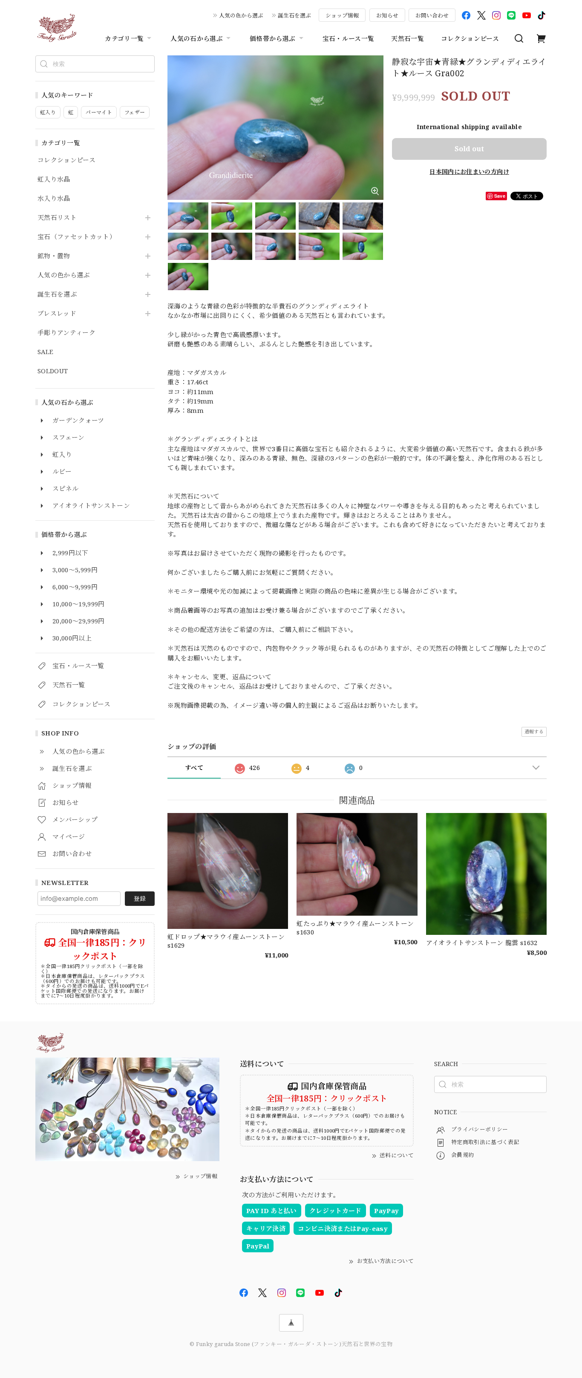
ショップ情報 (342, 15)
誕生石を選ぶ (294, 15)
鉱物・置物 (53, 256)
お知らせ (387, 15)
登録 (140, 898)
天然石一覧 (407, 38)
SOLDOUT (52, 371)
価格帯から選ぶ (272, 38)
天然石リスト (57, 218)
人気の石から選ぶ (196, 38)
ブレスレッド (56, 313)
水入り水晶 (53, 198)
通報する (534, 731)
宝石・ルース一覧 (349, 38)
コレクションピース (470, 38)
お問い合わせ (432, 15)
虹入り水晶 (53, 179)
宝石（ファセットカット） (76, 237)
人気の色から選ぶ (241, 15)
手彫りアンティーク (66, 333)
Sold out (469, 148)
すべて (194, 768)
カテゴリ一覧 (124, 38)
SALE (45, 352)
